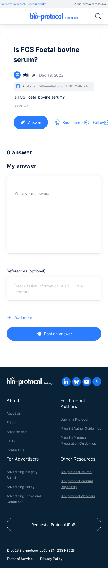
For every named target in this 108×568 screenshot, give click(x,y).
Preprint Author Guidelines (81, 428)
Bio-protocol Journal (76, 472)
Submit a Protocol (74, 419)
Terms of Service (20, 559)
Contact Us (15, 450)
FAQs (11, 441)
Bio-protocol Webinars (78, 496)
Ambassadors (17, 432)
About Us (14, 413)
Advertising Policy (21, 487)
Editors (12, 423)
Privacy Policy (51, 559)
